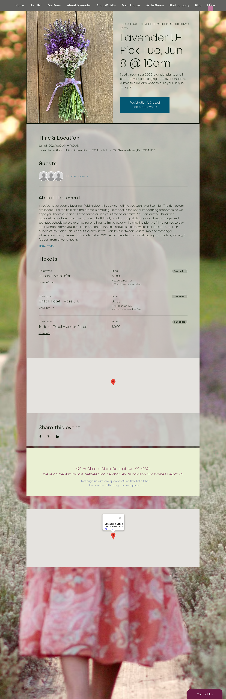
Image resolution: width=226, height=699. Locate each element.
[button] (210, 7)
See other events (145, 107)
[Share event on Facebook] (40, 436)
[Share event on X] (49, 436)
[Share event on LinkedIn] (57, 436)
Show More (46, 246)
